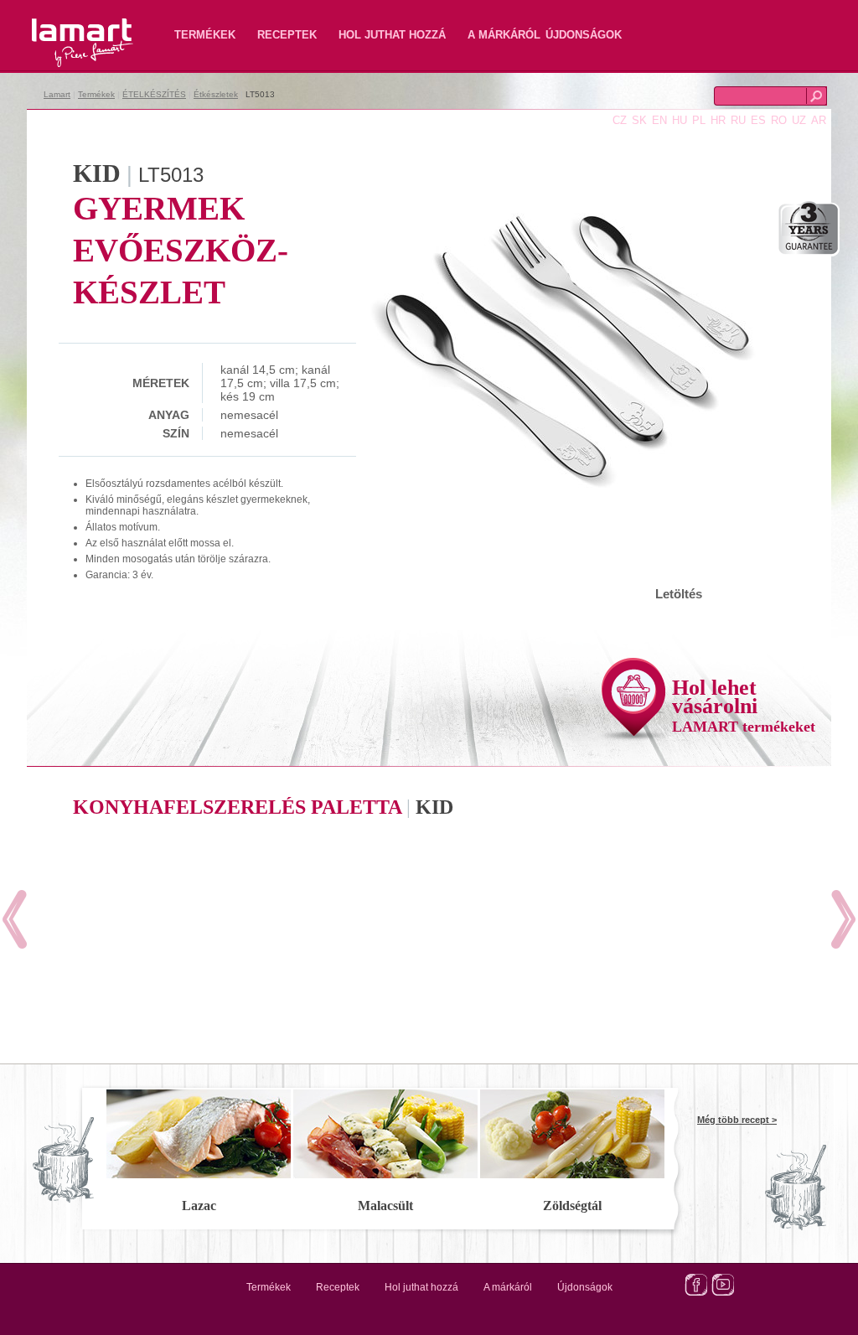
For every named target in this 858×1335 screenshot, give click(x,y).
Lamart (64, 29)
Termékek (204, 34)
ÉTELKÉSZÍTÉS (154, 94)
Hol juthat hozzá (392, 34)
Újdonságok (583, 34)
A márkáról (504, 34)
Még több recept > (737, 1120)
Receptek (287, 34)
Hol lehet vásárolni (743, 705)
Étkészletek (216, 94)
